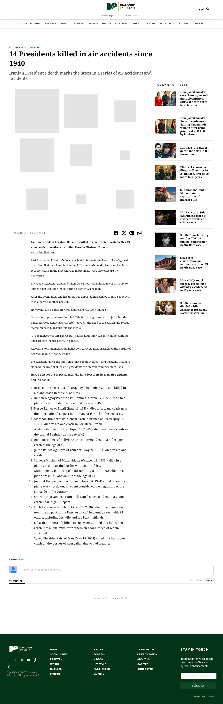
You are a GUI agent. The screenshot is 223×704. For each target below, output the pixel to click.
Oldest (200, 580)
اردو (201, 9)
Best (192, 580)
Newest (209, 580)
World (34, 47)
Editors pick (17, 47)
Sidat (212, 696)
